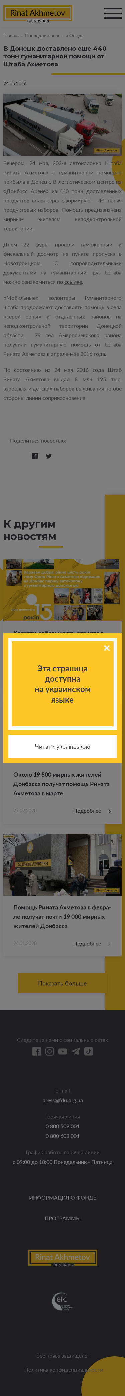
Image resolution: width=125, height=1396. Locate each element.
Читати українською (62, 746)
